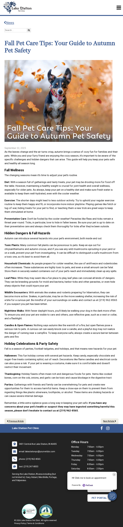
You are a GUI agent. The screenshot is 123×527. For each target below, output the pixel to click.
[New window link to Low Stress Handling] (46, 511)
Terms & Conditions (35, 523)
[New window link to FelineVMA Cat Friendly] (30, 511)
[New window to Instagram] (108, 429)
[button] (112, 496)
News (10, 22)
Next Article (109, 421)
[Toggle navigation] (118, 7)
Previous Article (16, 421)
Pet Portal (99, 497)
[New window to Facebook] (101, 429)
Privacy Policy (20, 523)
